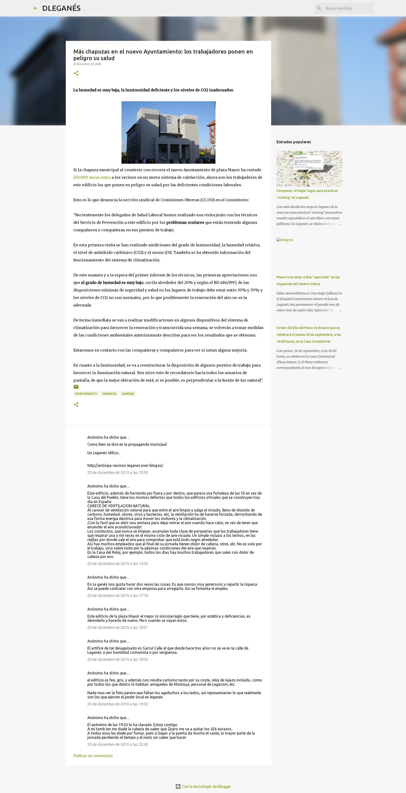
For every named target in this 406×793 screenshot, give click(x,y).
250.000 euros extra (92, 177)
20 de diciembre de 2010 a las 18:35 (117, 659)
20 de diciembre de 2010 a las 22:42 (117, 744)
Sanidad (128, 393)
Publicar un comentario (93, 756)
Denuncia (109, 393)
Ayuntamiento (86, 393)
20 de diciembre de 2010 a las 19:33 (117, 704)
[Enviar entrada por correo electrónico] (76, 388)
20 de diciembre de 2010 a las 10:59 (117, 472)
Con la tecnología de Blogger (206, 786)
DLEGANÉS (61, 8)
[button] (76, 73)
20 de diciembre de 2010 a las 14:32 (117, 563)
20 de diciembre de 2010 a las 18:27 (117, 627)
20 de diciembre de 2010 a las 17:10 (117, 595)
